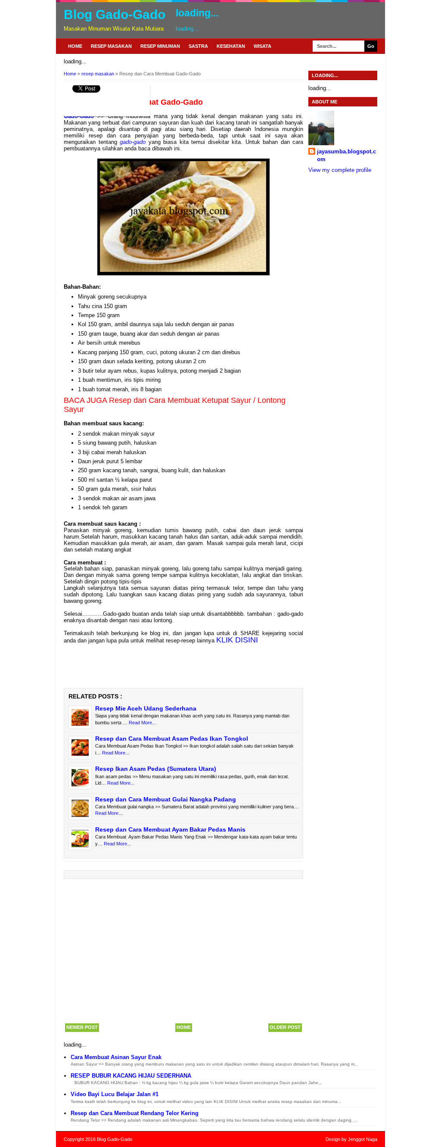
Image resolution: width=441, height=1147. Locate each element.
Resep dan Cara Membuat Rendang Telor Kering (135, 1113)
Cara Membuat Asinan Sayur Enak (116, 1057)
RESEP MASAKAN (111, 46)
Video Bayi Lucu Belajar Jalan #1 (114, 1094)
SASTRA (198, 46)
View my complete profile (339, 170)
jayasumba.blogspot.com (346, 155)
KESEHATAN (231, 46)
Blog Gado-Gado (114, 14)
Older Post (285, 1027)
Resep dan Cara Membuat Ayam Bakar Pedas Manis (170, 829)
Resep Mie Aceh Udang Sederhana (145, 708)
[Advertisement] (183, 950)
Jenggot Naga (362, 1139)
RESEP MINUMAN (160, 46)
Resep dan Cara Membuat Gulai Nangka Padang (165, 799)
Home (75, 46)
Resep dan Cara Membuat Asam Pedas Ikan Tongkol (171, 738)
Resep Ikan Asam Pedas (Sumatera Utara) (155, 768)
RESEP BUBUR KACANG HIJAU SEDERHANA (131, 1075)
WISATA (262, 46)
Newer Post (82, 1027)
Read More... (142, 722)
